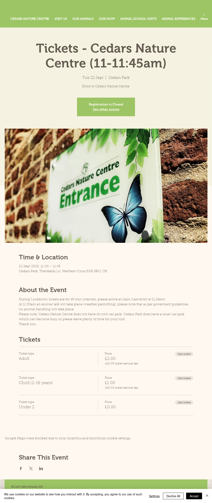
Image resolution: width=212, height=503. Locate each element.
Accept (194, 496)
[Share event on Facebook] (21, 468)
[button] (203, 13)
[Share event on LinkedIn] (41, 468)
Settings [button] (154, 496)
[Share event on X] (31, 468)
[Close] (207, 496)
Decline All (173, 496)
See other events (106, 109)
